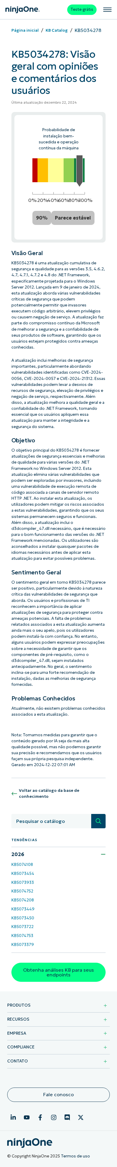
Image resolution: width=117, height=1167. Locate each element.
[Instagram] (54, 1117)
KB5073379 (22, 944)
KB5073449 (22, 909)
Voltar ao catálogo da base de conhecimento (49, 793)
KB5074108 (22, 864)
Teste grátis (81, 9)
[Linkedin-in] (13, 1117)
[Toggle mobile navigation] (107, 9)
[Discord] (67, 1117)
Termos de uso (75, 1156)
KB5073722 (22, 926)
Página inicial (25, 30)
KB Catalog (57, 30)
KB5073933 (22, 882)
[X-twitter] (81, 1117)
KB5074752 (22, 891)
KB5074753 (22, 935)
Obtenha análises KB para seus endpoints (58, 972)
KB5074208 (22, 900)
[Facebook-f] (40, 1117)
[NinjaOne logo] (22, 9)
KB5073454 (22, 873)
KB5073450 (22, 918)
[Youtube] (27, 1117)
